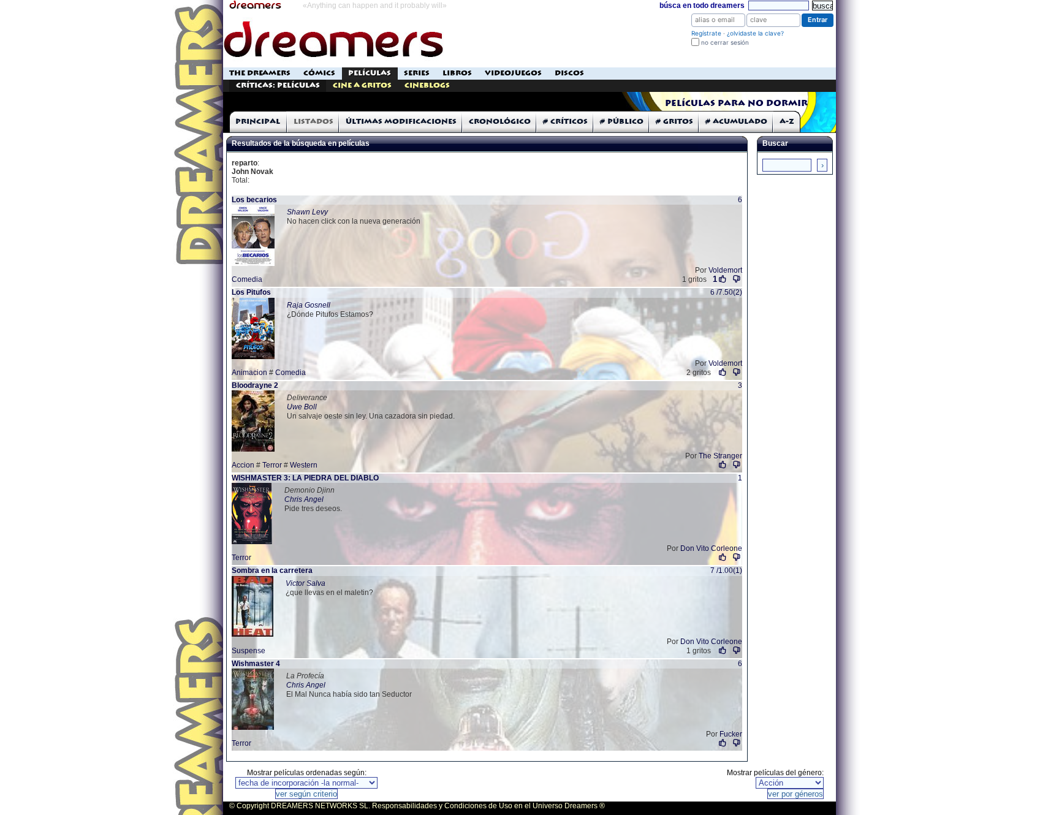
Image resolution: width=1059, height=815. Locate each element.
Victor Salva (305, 583)
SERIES (417, 73)
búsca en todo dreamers (702, 5)
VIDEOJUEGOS (513, 73)
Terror (272, 465)
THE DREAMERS (259, 73)
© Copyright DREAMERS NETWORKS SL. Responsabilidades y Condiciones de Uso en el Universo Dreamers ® (417, 806)
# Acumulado (736, 121)
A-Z (787, 121)
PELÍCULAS (369, 73)
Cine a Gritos (362, 85)
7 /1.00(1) (726, 570)
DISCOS (569, 73)
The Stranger (720, 456)
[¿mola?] (723, 372)
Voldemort (725, 270)
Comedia (247, 279)
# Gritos (674, 121)
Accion (243, 465)
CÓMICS (319, 73)
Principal (257, 121)
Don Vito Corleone (711, 548)
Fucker (730, 734)
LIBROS (457, 73)
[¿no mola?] (737, 279)
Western (303, 465)
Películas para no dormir (736, 103)
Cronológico (500, 121)
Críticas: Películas (278, 85)
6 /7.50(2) (726, 292)
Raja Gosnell (308, 305)
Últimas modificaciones (401, 121)
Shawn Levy (307, 212)
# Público (621, 121)
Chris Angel (304, 499)
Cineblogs (427, 85)
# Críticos (565, 121)
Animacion (249, 372)
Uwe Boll (302, 407)
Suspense (248, 650)
